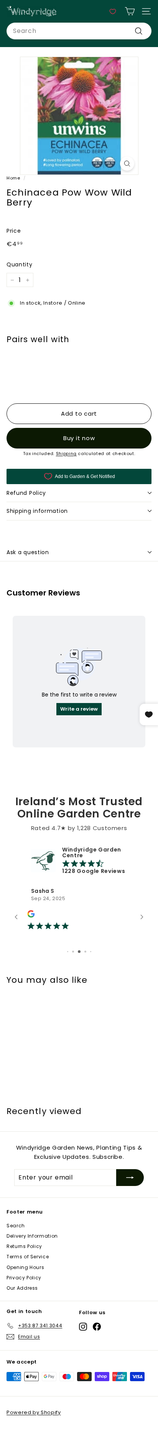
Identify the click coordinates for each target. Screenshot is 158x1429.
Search (16, 1225)
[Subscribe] (130, 1177)
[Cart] (130, 11)
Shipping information (37, 511)
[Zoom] (127, 164)
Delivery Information (32, 1236)
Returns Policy (24, 1246)
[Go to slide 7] (79, 951)
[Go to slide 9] (90, 951)
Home (13, 178)
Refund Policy (26, 493)
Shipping (66, 453)
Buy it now (79, 438)
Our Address (22, 1288)
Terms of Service (28, 1256)
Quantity (19, 264)
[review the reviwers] (31, 915)
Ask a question (28, 552)
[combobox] (79, 31)
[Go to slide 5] (67, 951)
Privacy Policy (24, 1277)
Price (14, 231)
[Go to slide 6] (73, 952)
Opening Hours (25, 1267)
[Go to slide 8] (85, 952)
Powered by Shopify (34, 1412)
